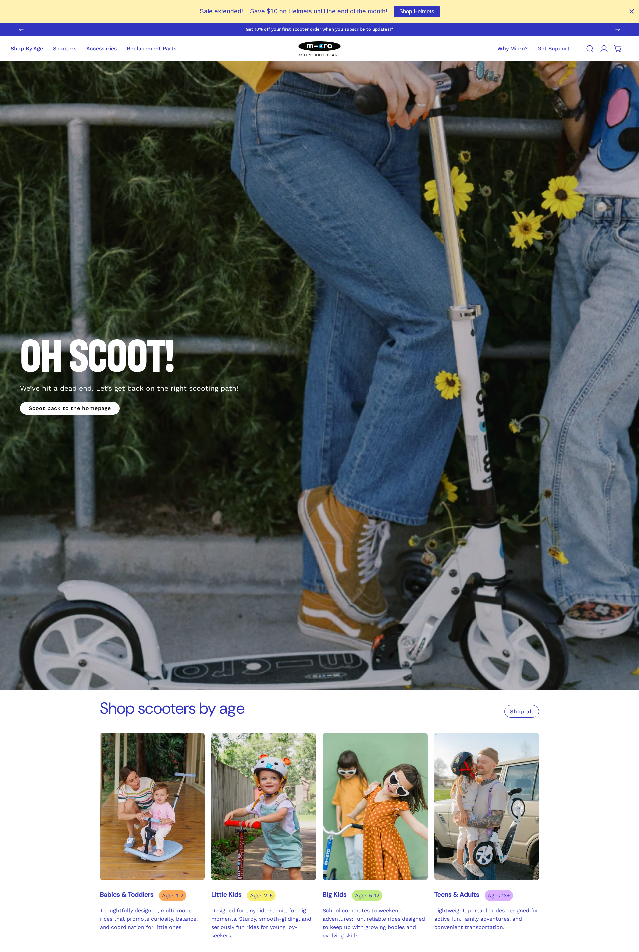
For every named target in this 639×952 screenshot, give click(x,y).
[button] (553, 48)
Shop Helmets (416, 11)
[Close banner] (632, 11)
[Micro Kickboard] (319, 48)
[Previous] (21, 29)
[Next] (618, 29)
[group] (319, 29)
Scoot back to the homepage (70, 408)
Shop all (521, 711)
